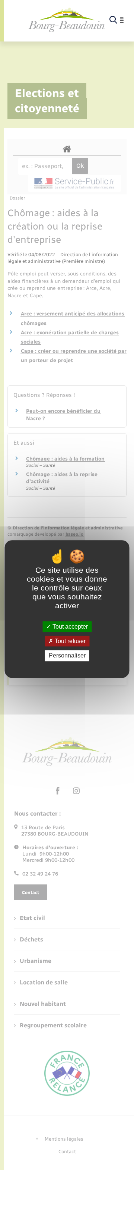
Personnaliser (67, 656)
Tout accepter (69, 626)
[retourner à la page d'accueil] (66, 20)
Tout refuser (69, 641)
